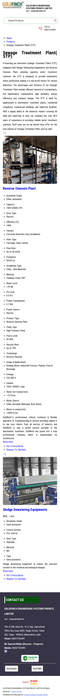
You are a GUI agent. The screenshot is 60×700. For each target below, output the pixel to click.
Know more (8, 441)
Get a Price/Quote (14, 446)
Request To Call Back (16, 449)
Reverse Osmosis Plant (19, 188)
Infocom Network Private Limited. (36, 695)
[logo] (13, 7)
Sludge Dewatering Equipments (25, 510)
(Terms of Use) (16, 692)
